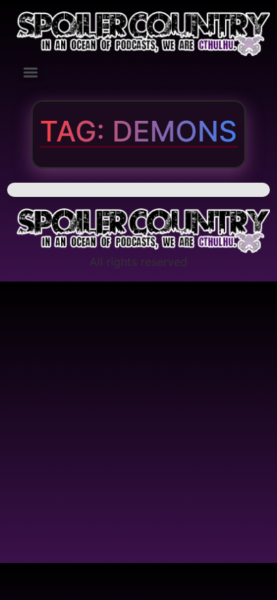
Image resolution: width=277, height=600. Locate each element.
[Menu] (30, 72)
